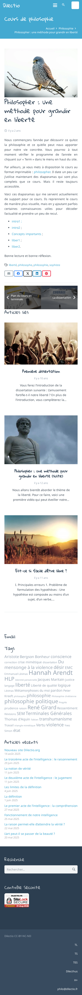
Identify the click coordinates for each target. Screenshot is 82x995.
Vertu (40, 724)
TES (75, 962)
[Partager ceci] (18, 273)
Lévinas (9, 690)
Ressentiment (67, 708)
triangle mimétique (25, 725)
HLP (9, 678)
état (16, 730)
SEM (21, 713)
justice (69, 680)
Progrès (63, 702)
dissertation (50, 662)
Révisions (10, 714)
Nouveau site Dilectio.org (22, 750)
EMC (69, 667)
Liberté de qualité (44, 685)
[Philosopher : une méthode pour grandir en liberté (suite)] (41, 439)
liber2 (16, 246)
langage (9, 685)
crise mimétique (30, 662)
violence (55, 724)
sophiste (54, 265)
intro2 (16, 228)
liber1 (16, 240)
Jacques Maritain (51, 679)
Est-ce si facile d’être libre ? (41, 570)
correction (10, 662)
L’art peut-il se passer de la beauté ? (29, 834)
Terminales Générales (49, 713)
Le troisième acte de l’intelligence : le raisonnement (40, 759)
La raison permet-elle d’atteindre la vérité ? (34, 824)
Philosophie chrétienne (64, 696)
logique (64, 685)
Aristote (11, 656)
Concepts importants (27, 234)
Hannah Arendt (51, 672)
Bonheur (42, 656)
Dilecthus (72, 971)
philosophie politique (31, 701)
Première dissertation (41, 371)
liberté (13, 265)
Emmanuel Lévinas (16, 674)
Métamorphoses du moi (32, 690)
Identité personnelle (26, 679)
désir (59, 667)
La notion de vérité (17, 768)
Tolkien (34, 719)
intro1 (16, 221)
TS (76, 953)
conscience (61, 656)
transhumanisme (55, 719)
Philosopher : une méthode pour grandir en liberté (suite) (41, 473)
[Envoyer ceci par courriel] (8, 273)
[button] (55, 5)
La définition (13, 796)
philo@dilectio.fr (67, 989)
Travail (9, 725)
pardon (56, 690)
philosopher (42, 172)
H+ (76, 980)
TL (76, 945)
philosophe (25, 265)
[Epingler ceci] (46, 273)
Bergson (27, 656)
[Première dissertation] (41, 343)
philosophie (40, 265)
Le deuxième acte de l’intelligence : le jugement (38, 778)
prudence (11, 708)
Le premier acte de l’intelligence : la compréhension (41, 806)
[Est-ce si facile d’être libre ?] (41, 539)
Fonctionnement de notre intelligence (31, 815)
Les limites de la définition (22, 787)
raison (23, 708)
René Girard (42, 707)
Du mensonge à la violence (34, 664)
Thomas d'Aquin (17, 719)
